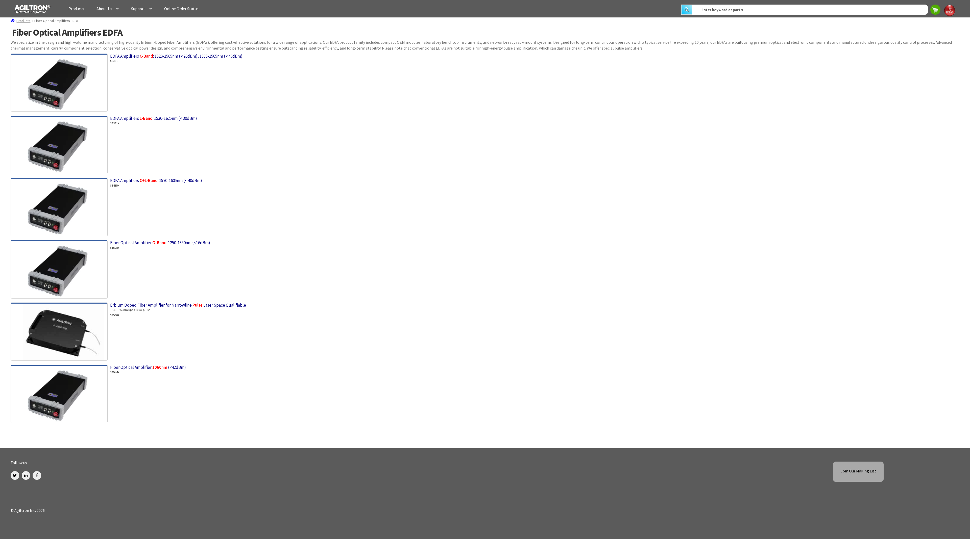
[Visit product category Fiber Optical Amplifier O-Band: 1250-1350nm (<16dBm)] (416, 298)
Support (138, 8)
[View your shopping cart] (935, 10)
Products (76, 8)
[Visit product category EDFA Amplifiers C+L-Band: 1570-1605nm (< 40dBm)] (416, 236)
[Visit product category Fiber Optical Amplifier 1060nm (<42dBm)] (416, 423)
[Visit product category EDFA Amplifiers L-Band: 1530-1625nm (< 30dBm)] (416, 174)
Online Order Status (181, 8)
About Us (104, 8)
